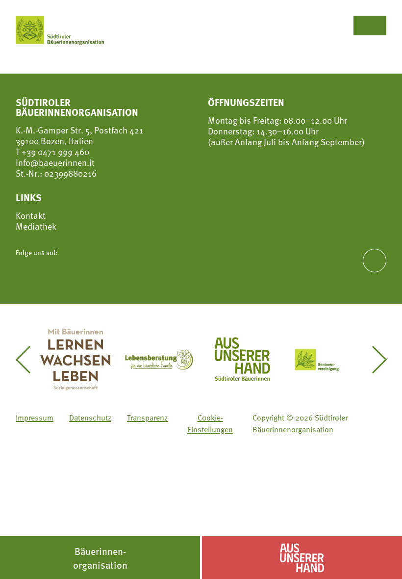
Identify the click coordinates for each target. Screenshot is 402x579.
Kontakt (31, 215)
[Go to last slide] (29, 359)
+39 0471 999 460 (54, 151)
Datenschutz (90, 417)
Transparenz (147, 417)
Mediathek (36, 226)
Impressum (34, 417)
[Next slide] (373, 359)
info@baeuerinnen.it (55, 162)
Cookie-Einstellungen (210, 423)
